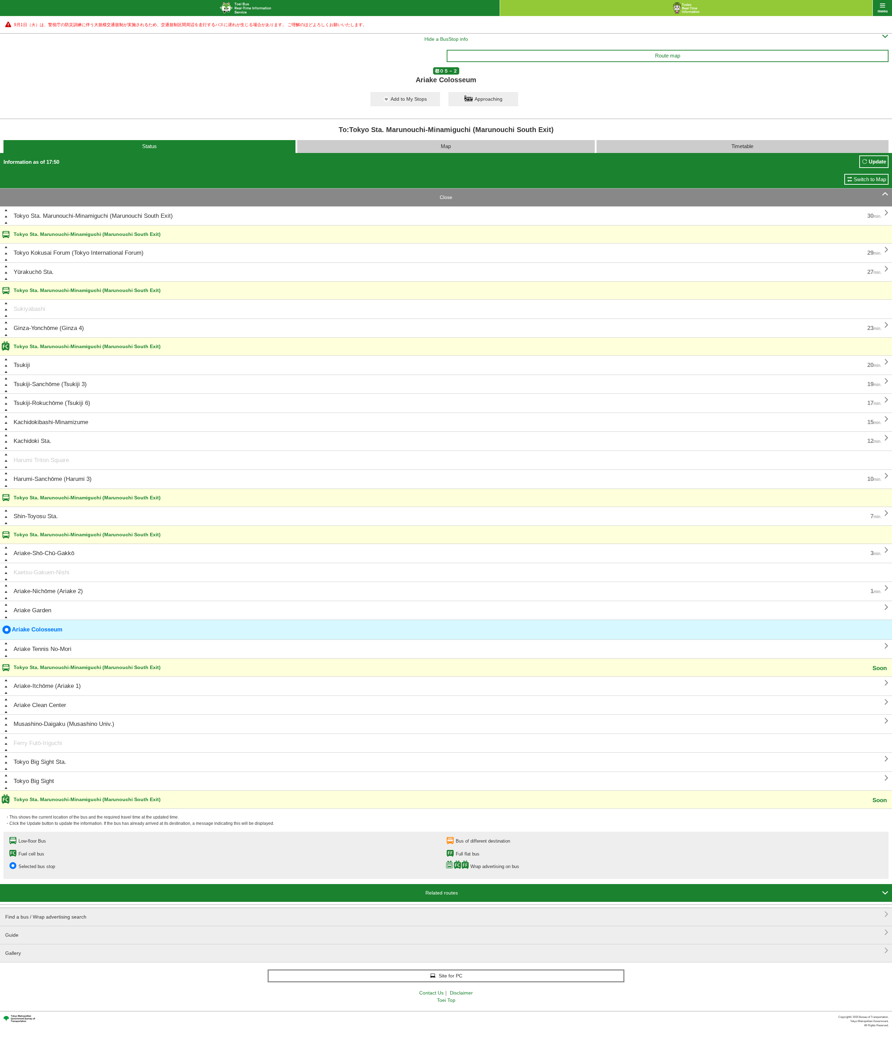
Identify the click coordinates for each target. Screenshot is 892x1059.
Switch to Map (870, 179)
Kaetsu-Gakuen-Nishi (41, 572)
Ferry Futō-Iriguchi (38, 743)
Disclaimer (461, 993)
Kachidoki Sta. (32, 441)
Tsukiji (22, 365)
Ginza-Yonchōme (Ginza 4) (49, 328)
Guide (447, 932)
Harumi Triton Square (41, 460)
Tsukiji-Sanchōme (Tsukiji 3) (50, 384)
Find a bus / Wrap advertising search (447, 914)
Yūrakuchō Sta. (34, 272)
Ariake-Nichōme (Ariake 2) (48, 591)
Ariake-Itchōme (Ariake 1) (47, 686)
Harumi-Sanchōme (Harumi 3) (53, 479)
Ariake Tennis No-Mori (42, 649)
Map (446, 146)
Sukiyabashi (29, 309)
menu (882, 8)
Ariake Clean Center (40, 705)
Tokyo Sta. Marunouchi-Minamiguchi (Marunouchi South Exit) (93, 216)
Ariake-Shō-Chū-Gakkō (44, 553)
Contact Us (431, 993)
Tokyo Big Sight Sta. (40, 762)
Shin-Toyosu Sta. (36, 516)
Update (877, 161)
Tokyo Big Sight (34, 781)
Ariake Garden (32, 610)
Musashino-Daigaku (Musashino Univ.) (64, 724)
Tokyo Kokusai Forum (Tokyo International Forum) (79, 253)
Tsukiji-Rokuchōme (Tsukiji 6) (52, 403)
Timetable (742, 146)
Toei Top (446, 1000)
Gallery (447, 950)
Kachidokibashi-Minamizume (51, 422)
